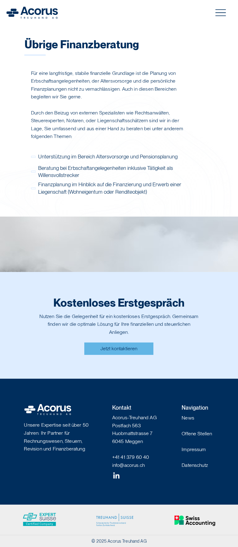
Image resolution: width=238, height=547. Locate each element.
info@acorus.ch (128, 465)
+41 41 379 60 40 (130, 457)
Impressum (194, 449)
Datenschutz (195, 465)
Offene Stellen (197, 434)
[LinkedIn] (116, 476)
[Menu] (220, 12)
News (188, 418)
